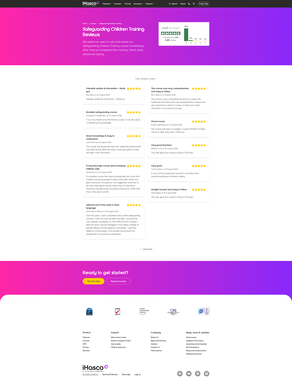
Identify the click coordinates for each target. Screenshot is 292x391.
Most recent (191, 337)
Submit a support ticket (120, 341)
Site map (126, 374)
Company (156, 333)
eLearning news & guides (196, 344)
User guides (116, 344)
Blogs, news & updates (197, 333)
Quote (182, 4)
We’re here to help (118, 337)
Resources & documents (196, 350)
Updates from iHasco (194, 341)
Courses (86, 341)
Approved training (158, 341)
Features (86, 337)
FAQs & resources (118, 347)
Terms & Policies (109, 374)
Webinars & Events (193, 354)
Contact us (155, 347)
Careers (154, 344)
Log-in (137, 374)
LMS (84, 344)
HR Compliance (192, 347)
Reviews (86, 350)
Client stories (156, 350)
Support (115, 333)
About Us (154, 337)
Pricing (86, 347)
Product (87, 333)
